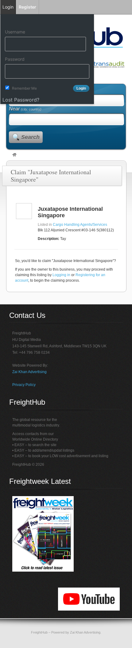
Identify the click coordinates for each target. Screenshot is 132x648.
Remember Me (24, 88)
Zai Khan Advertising (29, 372)
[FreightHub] (14, 155)
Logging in (61, 275)
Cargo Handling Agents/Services (80, 224)
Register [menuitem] (27, 7)
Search (30, 137)
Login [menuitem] (8, 7)
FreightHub (39, 632)
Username (15, 31)
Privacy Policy (24, 385)
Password (15, 59)
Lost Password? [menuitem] (20, 100)
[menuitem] (47, 20)
